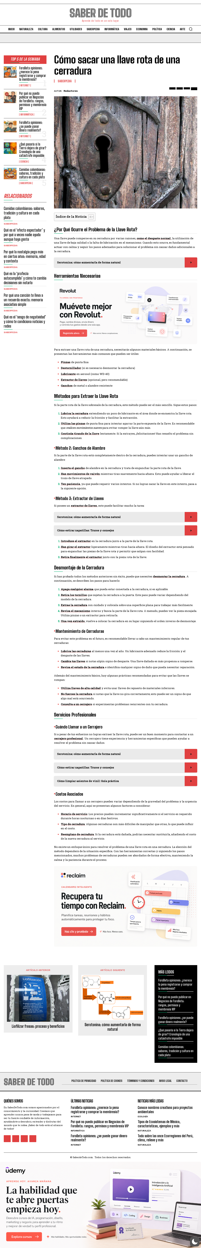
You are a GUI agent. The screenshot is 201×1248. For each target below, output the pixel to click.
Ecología (143, 1116)
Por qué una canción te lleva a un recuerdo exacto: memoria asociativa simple (23, 300)
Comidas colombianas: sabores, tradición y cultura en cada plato (32, 173)
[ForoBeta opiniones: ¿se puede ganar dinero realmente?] (10, 126)
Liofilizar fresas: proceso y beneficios (38, 1026)
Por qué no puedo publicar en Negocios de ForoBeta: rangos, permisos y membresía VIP (32, 101)
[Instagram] (15, 1138)
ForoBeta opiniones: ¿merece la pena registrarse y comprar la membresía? (32, 74)
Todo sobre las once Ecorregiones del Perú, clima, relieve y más (165, 1138)
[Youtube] (32, 1138)
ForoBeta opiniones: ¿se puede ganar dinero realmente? (31, 126)
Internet (25, 85)
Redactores (71, 91)
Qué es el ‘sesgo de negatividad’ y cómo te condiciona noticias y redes (25, 321)
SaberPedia (25, 183)
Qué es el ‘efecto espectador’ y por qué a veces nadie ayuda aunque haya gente (24, 235)
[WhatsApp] (194, 90)
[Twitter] (180, 90)
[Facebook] (172, 90)
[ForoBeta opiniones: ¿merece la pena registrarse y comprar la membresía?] (10, 72)
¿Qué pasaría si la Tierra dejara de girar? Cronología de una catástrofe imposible (32, 150)
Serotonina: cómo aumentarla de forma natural (113, 1027)
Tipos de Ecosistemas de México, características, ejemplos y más (159, 1124)
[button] (190, 29)
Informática (26, 114)
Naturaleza (144, 1131)
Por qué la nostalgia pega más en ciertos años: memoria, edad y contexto (25, 256)
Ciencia (24, 161)
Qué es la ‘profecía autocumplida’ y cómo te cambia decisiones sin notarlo (25, 278)
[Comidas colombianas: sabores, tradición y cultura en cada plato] (10, 173)
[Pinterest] (187, 90)
